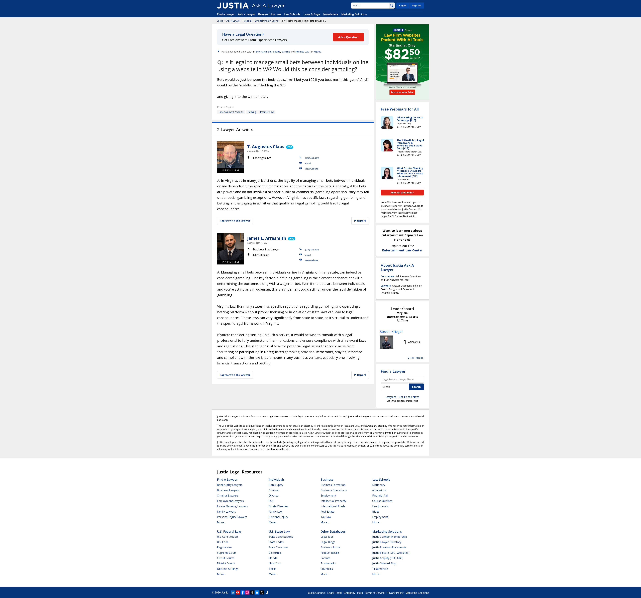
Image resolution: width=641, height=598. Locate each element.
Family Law (275, 511)
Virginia (247, 20)
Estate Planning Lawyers (232, 506)
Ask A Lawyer (233, 20)
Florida (273, 558)
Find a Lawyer (226, 14)
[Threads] (252, 592)
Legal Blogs (327, 542)
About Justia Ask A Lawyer (397, 267)
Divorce (273, 495)
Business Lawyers (228, 490)
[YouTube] (238, 592)
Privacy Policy (395, 592)
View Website (311, 168)
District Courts (226, 563)
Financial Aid (380, 495)
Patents (325, 558)
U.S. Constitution (227, 536)
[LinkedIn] (233, 592)
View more (416, 357)
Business (326, 479)
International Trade (332, 506)
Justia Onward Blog (384, 563)
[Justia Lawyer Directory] (267, 592)
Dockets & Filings (227, 569)
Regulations (224, 547)
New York (275, 563)
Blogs (375, 511)
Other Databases (333, 531)
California (275, 553)
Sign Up (416, 5)
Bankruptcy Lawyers (230, 485)
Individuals (277, 479)
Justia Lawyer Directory (386, 542)
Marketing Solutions (354, 14)
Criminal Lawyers (227, 495)
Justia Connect (316, 592)
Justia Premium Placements (389, 547)
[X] (262, 592)
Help (360, 592)
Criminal (274, 490)
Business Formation (333, 485)
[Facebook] (243, 592)
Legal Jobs (327, 536)
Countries (326, 569)
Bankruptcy (276, 485)
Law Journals (380, 506)
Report (361, 220)
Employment (328, 495)
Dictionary (378, 485)
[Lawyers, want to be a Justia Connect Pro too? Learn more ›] (289, 146)
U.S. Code (223, 542)
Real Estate (327, 511)
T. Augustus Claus (265, 146)
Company (349, 592)
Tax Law (325, 517)
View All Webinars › (402, 192)
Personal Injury (278, 517)
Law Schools (292, 14)
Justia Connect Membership (389, 536)
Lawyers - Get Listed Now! (402, 397)
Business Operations (333, 490)
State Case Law (278, 547)
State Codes (276, 542)
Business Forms (330, 547)
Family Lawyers (226, 511)
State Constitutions (281, 536)
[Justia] (233, 6)
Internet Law (302, 51)
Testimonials (380, 569)
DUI (271, 501)
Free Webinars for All (400, 109)
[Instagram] (247, 592)
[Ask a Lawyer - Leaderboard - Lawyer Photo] (386, 342)
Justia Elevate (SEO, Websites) (390, 553)
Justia (220, 20)
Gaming (286, 51)
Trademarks (328, 563)
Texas (272, 569)
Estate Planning (278, 506)
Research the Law (269, 14)
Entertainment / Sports (266, 20)
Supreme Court (226, 553)
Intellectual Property (333, 501)
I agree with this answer (235, 220)
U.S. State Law (279, 531)
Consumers (387, 276)
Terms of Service (375, 592)
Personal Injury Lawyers (232, 517)
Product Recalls (330, 553)
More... (221, 522)
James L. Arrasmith (266, 238)
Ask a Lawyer (247, 14)
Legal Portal (334, 592)
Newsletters (330, 14)
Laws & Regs (311, 14)
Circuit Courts (225, 558)
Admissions (379, 490)
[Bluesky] (257, 592)
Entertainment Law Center (402, 250)
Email (308, 163)
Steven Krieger (391, 331)
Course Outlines (382, 501)
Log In (402, 5)
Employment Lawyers (230, 501)
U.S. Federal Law (229, 531)
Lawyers (386, 285)
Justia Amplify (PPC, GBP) (387, 558)
